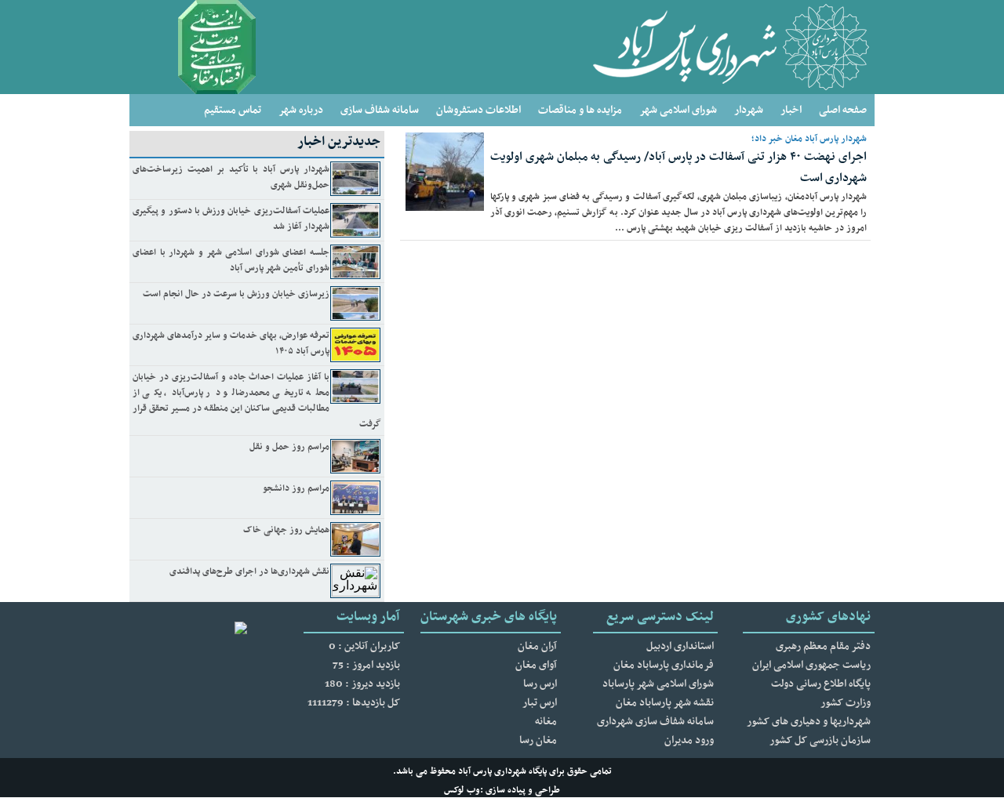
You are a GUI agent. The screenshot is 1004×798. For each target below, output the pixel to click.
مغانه (546, 722)
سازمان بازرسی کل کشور (820, 740)
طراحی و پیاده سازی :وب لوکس (502, 790)
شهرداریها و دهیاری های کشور (809, 722)
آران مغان (537, 646)
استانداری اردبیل (680, 646)
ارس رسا (540, 684)
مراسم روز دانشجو (296, 488)
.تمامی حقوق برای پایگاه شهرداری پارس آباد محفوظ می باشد (502, 771)
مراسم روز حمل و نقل (289, 447)
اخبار (791, 110)
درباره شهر (300, 110)
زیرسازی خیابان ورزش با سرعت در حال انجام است (236, 294)
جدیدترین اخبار (338, 142)
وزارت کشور (845, 703)
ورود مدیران (689, 740)
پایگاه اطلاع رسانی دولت (821, 684)
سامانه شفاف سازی (379, 110)
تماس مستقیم (232, 110)
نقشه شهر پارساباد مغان (665, 703)
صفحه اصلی (843, 110)
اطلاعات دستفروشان (478, 110)
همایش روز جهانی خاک (286, 530)
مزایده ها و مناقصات (580, 110)
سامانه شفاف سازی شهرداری (655, 722)
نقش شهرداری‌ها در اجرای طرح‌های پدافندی (249, 571)
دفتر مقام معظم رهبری (823, 646)
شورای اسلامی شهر (678, 110)
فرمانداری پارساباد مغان (663, 665)
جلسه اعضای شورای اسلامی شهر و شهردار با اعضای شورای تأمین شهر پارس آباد (231, 260)
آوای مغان (536, 665)
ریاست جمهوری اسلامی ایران (811, 665)
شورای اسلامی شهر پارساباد (658, 684)
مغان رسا (538, 740)
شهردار (748, 110)
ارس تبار (539, 703)
